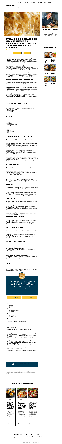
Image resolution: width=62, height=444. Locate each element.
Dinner (8, 370)
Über (45, 2)
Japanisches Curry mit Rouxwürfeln (46, 61)
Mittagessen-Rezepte (29, 437)
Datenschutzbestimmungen (41, 440)
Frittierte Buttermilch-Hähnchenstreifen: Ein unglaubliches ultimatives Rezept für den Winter (19, 371)
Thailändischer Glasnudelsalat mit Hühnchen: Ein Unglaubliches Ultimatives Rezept (22, 405)
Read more (8, 423)
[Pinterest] (14, 438)
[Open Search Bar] (18, 7)
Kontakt (49, 2)
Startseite (20, 2)
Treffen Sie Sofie (39, 436)
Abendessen (39, 2)
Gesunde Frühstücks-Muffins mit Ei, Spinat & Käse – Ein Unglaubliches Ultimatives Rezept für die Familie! (10, 405)
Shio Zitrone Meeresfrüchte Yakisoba (47, 85)
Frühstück (26, 2)
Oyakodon (53, 84)
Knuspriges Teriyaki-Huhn (53, 60)
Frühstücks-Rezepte (29, 436)
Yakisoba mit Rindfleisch (53, 73)
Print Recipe (15, 297)
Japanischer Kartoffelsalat (46, 73)
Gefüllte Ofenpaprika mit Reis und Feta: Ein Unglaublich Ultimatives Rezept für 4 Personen (32, 405)
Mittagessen (33, 2)
